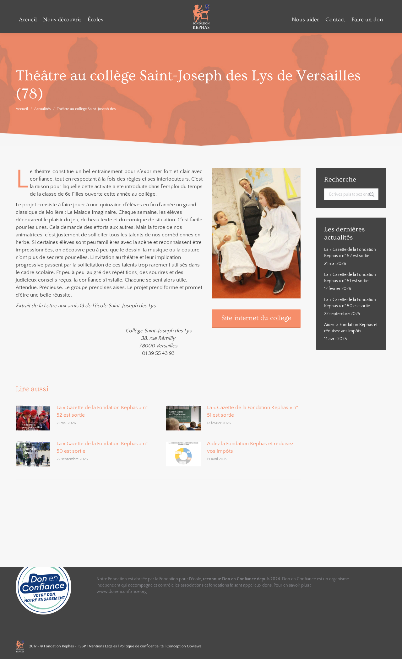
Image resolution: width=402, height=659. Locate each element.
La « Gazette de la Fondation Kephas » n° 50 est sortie (102, 447)
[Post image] (33, 417)
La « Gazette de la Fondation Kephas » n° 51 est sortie (252, 411)
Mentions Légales (103, 646)
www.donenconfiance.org (121, 591)
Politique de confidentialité (142, 646)
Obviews (194, 646)
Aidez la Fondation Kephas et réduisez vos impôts (250, 447)
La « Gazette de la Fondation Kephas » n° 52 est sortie (102, 411)
